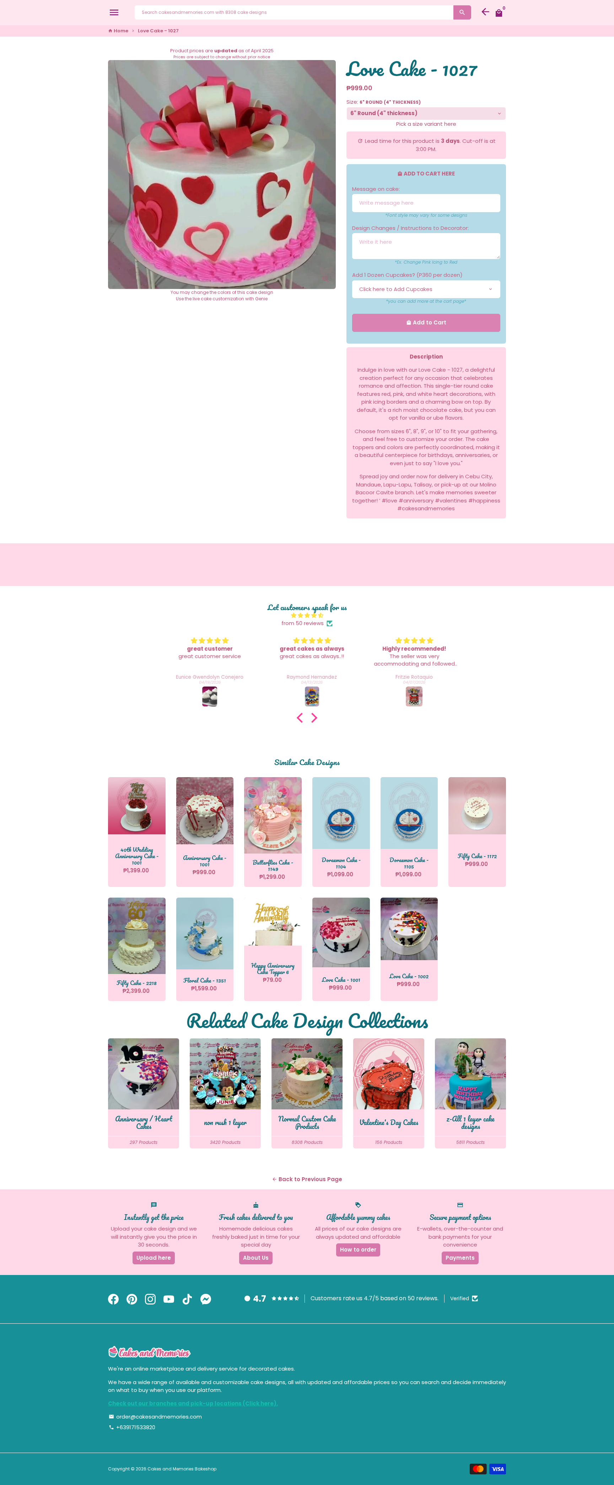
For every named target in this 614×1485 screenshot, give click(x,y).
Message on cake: (376, 189)
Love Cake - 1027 (158, 30)
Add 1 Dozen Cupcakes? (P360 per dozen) (407, 275)
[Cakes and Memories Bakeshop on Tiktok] (187, 1299)
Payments (460, 1257)
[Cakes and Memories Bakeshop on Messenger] (205, 1299)
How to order (358, 1249)
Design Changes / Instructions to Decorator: (410, 228)
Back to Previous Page (307, 1179)
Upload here (153, 1257)
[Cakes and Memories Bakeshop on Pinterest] (131, 1299)
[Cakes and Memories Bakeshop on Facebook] (113, 1299)
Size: (383, 102)
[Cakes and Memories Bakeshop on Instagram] (150, 1299)
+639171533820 (132, 1427)
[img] (307, 616)
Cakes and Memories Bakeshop (181, 1469)
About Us (256, 1257)
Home (118, 30)
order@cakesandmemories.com (155, 1416)
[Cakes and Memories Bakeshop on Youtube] (168, 1299)
